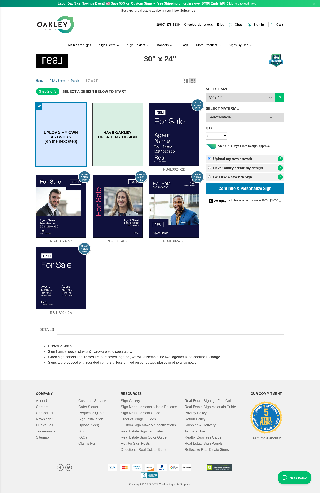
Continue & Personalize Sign (245, 189)
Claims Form (88, 443)
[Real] (64, 59)
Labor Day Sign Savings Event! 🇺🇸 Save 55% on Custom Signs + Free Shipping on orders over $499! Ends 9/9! (141, 3)
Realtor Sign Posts (135, 443)
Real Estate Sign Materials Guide (210, 407)
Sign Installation (90, 419)
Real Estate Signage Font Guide (210, 401)
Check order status (198, 24)
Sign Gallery (130, 401)
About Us (43, 401)
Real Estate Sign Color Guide (144, 437)
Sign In (258, 24)
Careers (42, 407)
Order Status (88, 407)
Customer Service (92, 401)
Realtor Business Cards (203, 437)
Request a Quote (91, 413)
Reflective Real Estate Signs (207, 449)
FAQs (82, 437)
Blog (220, 24)
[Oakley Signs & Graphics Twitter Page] (68, 468)
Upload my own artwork (232, 159)
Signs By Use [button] (239, 45)
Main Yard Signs (79, 45)
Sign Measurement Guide (140, 413)
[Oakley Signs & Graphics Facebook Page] (60, 468)
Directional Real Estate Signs (143, 449)
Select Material (220, 117)
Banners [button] (163, 45)
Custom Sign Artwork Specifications (148, 425)
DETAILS (46, 329)
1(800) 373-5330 (168, 24)
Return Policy (195, 419)
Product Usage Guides (138, 419)
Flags (184, 45)
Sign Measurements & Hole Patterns (149, 407)
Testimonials (45, 431)
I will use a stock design (232, 177)
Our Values (44, 425)
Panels (75, 80)
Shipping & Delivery (200, 425)
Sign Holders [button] (136, 45)
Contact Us (44, 413)
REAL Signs (57, 80)
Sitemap (42, 437)
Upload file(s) (88, 425)
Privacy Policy (196, 413)
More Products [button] (207, 45)
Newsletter (44, 419)
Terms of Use (195, 431)
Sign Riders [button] (107, 45)
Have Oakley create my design (237, 168)
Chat (238, 24)
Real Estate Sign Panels (203, 443)
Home (39, 80)
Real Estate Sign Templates (142, 431)
